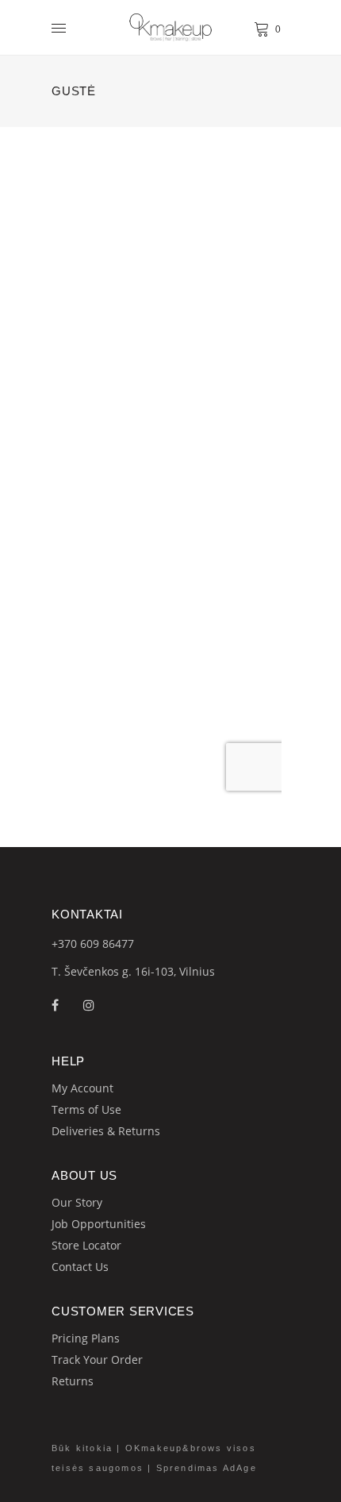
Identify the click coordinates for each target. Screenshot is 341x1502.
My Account (82, 1088)
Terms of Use (86, 1109)
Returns (73, 1380)
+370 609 (77, 943)
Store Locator (86, 1245)
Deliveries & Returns (106, 1130)
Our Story (77, 1202)
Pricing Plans (86, 1338)
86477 (118, 943)
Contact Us (80, 1266)
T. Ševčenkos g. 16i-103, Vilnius (133, 971)
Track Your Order (97, 1359)
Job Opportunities (99, 1223)
